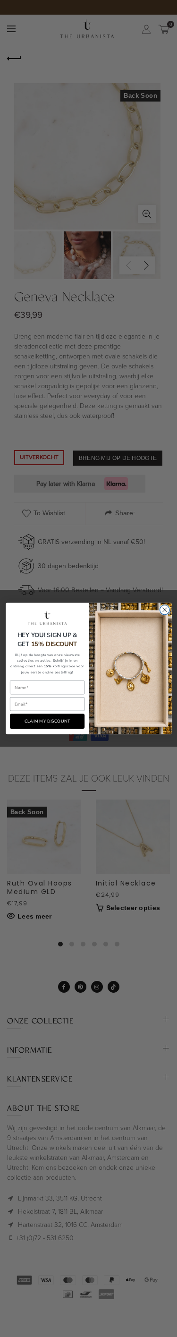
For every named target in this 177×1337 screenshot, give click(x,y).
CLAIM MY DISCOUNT (47, 721)
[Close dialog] (164, 610)
